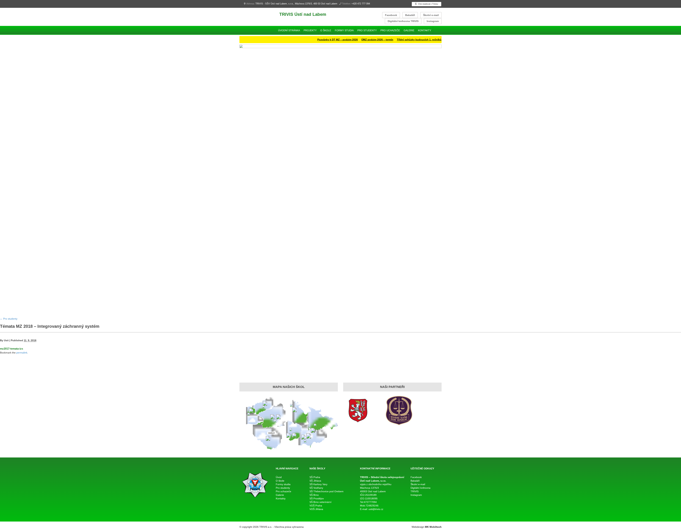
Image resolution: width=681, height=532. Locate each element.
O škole (325, 30)
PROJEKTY (310, 30)
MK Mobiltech (433, 526)
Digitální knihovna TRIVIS (403, 21)
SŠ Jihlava (315, 480)
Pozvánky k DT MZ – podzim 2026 (322, 39)
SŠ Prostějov (316, 498)
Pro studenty (367, 30)
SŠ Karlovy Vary (318, 484)
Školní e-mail (431, 15)
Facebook (391, 15)
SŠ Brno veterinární (320, 502)
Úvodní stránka (289, 30)
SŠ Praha (314, 477)
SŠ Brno (314, 494)
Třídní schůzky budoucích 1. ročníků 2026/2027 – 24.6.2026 (417, 39)
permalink (21, 352)
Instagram (433, 21)
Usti (6, 340)
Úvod (279, 477)
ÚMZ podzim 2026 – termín (362, 39)
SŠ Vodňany (316, 487)
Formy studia (344, 30)
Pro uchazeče (390, 30)
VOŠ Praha (315, 505)
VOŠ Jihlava (316, 509)
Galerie (409, 30)
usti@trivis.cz (376, 509)
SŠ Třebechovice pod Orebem (326, 491)
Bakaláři (410, 15)
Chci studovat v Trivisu (428, 4)
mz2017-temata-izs (11, 348)
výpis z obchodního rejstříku (375, 484)
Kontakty (424, 30)
